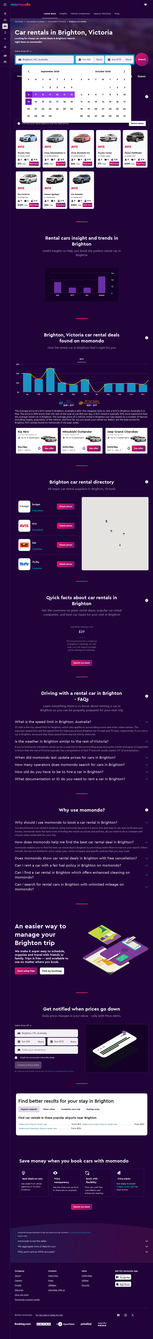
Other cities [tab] (49, 1109)
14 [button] (36, 102)
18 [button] (64, 102)
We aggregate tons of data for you (37, 1246)
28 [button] (35, 116)
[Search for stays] (5, 20)
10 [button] (57, 94)
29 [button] (43, 116)
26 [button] (71, 109)
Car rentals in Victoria (57, 21)
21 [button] (36, 109)
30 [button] (50, 116)
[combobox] (23, 51)
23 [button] (50, 109)
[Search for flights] (5, 14)
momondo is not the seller (32, 1241)
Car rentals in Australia (35, 21)
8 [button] (43, 94)
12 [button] (72, 94)
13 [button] (28, 102)
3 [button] (57, 87)
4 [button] (64, 87)
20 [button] (28, 109)
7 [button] (35, 94)
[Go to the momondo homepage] (20, 4)
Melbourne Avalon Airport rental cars (99, 1124)
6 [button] (28, 94)
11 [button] (64, 94)
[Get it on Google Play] (123, 1277)
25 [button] (64, 109)
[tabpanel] (82, 288)
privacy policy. (68, 1071)
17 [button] (57, 102)
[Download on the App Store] (123, 1284)
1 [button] (42, 87)
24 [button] (57, 109)
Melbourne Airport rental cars (33, 1124)
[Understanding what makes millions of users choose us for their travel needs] (147, 810)
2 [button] (50, 87)
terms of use (53, 1071)
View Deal (34, 164)
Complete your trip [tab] (70, 1109)
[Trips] (5, 47)
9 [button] (50, 94)
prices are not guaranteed (79, 1232)
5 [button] (71, 87)
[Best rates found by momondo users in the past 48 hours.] (147, 97)
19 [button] (72, 102)
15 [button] (43, 102)
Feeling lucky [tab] (93, 1109)
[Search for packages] (5, 32)
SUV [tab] (82, 359)
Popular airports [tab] (29, 1109)
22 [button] (43, 109)
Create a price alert (126, 1187)
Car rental (19, 21)
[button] (5, 4)
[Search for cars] (5, 26)
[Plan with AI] (5, 39)
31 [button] (124, 116)
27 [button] (28, 116)
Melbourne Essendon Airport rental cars (38, 1129)
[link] (49, 448)
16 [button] (50, 102)
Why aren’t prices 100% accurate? (36, 1252)
